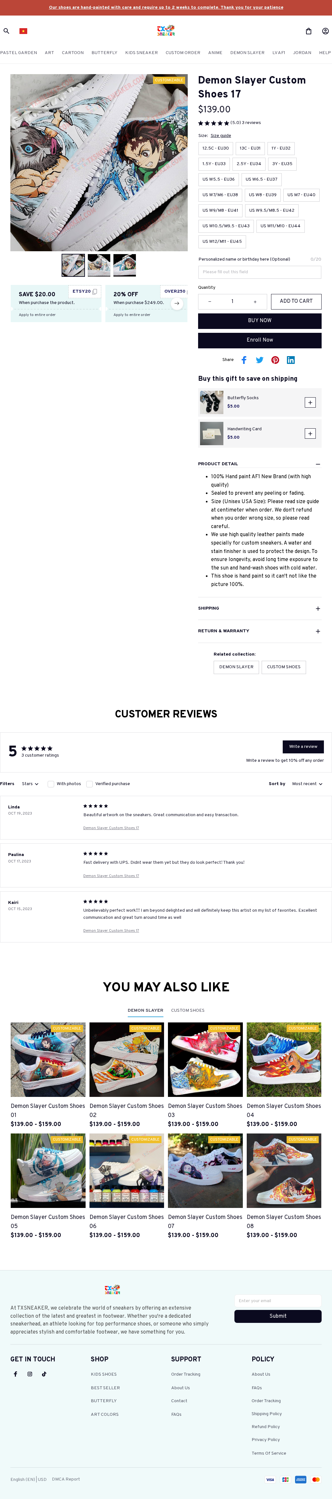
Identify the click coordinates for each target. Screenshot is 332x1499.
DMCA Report (66, 1479)
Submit (278, 1316)
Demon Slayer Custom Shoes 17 (111, 828)
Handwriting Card (244, 429)
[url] (166, 7)
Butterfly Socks (243, 398)
